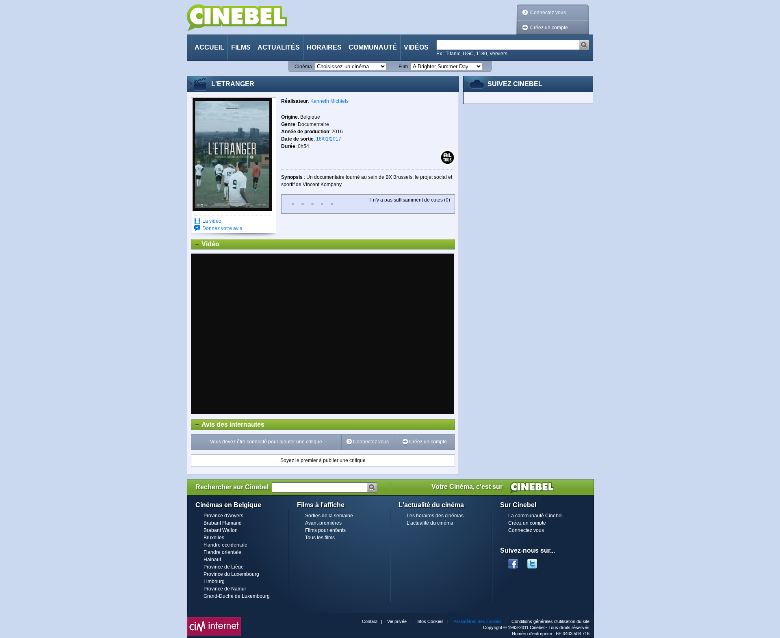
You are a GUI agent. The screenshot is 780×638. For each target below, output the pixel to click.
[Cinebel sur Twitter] (536, 561)
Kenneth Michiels (329, 101)
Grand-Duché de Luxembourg (237, 596)
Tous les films (320, 537)
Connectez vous (548, 12)
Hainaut (212, 559)
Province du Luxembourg (231, 574)
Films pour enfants (325, 530)
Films (241, 47)
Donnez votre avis (222, 228)
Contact (369, 621)
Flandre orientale (222, 552)
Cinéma (303, 66)
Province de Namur (225, 589)
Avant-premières (323, 523)
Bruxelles (214, 537)
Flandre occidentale (225, 545)
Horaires (324, 47)
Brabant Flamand (223, 523)
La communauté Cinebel (535, 516)
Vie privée (397, 621)
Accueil (209, 47)
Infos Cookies (430, 621)
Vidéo (205, 244)
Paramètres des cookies (477, 621)
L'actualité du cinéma (430, 523)
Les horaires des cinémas (435, 516)
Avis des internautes (227, 424)
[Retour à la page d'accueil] (237, 17)
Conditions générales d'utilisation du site (550, 621)
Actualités (279, 47)
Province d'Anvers (223, 516)
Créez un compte (549, 27)
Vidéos (416, 47)
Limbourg (214, 581)
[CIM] (214, 619)
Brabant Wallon (221, 530)
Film (403, 66)
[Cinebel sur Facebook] (513, 561)
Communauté (373, 47)
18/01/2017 (328, 139)
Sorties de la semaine (329, 516)
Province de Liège (224, 567)
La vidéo (211, 221)
